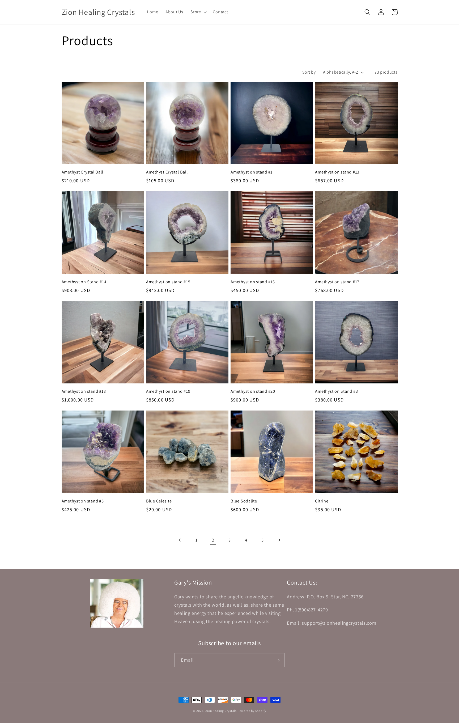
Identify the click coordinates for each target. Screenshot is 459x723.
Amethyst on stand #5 (83, 501)
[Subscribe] (277, 660)
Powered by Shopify (252, 711)
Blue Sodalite (244, 501)
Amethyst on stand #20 (253, 391)
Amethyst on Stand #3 (336, 391)
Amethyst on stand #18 (84, 391)
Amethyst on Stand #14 (84, 282)
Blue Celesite (159, 501)
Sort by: (309, 72)
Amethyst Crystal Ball (82, 172)
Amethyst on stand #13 (337, 172)
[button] (198, 12)
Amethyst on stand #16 (253, 282)
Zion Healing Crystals (221, 711)
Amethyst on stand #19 (168, 391)
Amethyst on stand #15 (168, 282)
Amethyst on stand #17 (337, 282)
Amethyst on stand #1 (252, 172)
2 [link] (213, 540)
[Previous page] (180, 540)
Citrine (321, 501)
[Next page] (279, 540)
